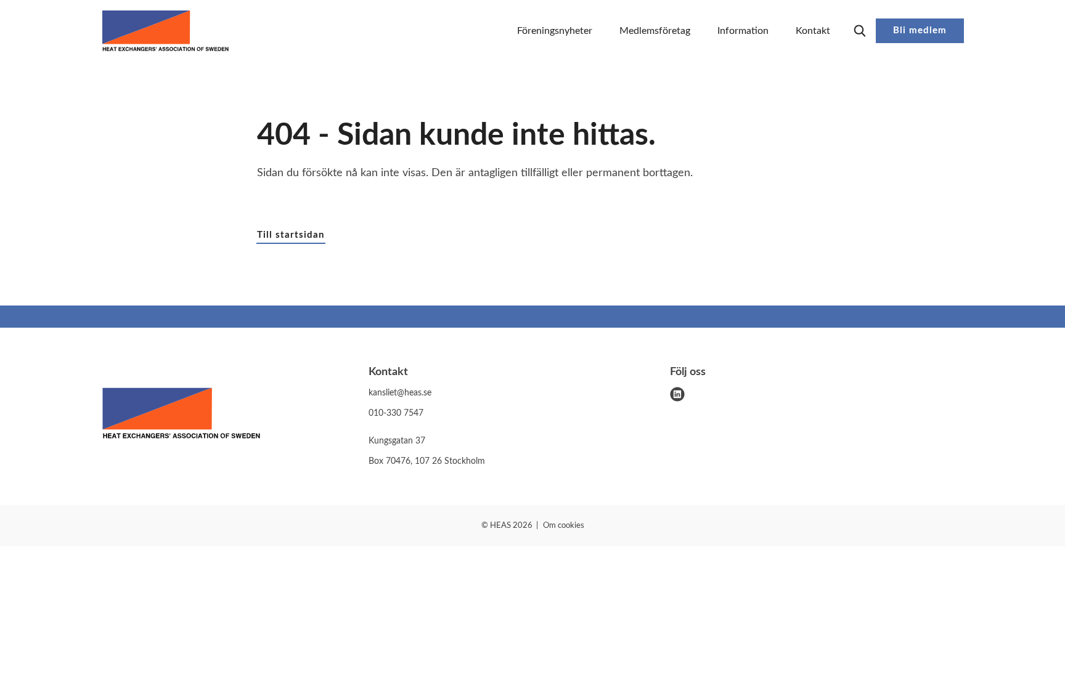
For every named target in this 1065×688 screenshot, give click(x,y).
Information (743, 31)
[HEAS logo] (181, 415)
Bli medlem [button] (920, 30)
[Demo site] (165, 31)
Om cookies (563, 526)
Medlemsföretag (654, 31)
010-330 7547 (396, 413)
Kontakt (813, 31)
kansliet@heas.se (400, 393)
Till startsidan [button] (290, 235)
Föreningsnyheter (554, 31)
